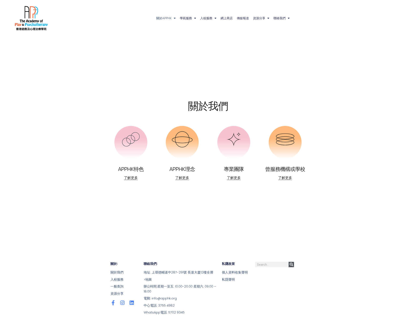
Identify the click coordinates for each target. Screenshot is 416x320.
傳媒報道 (243, 18)
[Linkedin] (131, 302)
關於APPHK (164, 18)
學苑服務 (186, 18)
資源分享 (259, 18)
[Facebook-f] (112, 302)
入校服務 (206, 18)
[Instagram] (122, 302)
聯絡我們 (279, 18)
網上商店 (227, 18)
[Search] (291, 264)
